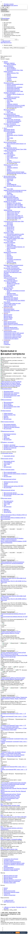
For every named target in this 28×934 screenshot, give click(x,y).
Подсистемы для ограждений (11, 268)
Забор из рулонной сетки (10, 278)
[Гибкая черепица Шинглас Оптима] (10, 631)
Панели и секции (11, 262)
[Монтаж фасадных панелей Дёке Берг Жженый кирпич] (14, 789)
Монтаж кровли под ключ (11, 875)
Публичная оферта (9, 867)
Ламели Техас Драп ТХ (13, 213)
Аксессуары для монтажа (13, 119)
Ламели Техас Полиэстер (13, 211)
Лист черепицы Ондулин (13, 125)
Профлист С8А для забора (14, 203)
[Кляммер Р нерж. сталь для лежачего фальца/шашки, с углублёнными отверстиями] (14, 753)
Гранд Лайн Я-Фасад (12, 157)
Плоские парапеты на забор (14, 235)
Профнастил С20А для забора (15, 205)
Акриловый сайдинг (9, 129)
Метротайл (7, 438)
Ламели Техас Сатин (12, 214)
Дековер (9, 166)
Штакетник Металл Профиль (14, 200)
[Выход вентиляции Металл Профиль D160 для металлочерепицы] (14, 516)
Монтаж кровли (8, 314)
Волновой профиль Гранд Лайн (15, 238)
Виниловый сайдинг (9, 131)
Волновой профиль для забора (12, 237)
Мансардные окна (8, 287)
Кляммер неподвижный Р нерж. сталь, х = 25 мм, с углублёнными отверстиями (14, 729)
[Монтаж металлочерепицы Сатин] (10, 797)
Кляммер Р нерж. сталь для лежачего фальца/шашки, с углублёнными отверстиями (12, 755)
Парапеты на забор (9, 232)
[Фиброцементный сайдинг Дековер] (11, 794)
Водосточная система (9, 176)
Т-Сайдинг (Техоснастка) (13, 162)
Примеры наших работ (10, 882)
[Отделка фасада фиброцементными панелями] (13, 782)
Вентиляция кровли (9, 309)
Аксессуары (10, 244)
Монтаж (6, 313)
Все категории (7, 397)
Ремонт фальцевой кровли (11, 323)
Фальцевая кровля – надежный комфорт (11, 839)
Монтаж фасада (8, 316)
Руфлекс (9, 78)
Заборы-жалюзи (8, 210)
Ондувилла (10, 126)
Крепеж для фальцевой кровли (15, 84)
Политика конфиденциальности (12, 861)
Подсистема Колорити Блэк (14, 269)
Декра (8, 102)
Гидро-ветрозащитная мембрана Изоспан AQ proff (14, 616)
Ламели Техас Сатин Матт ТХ (15, 215)
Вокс (8, 136)
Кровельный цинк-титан (13, 90)
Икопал (9, 74)
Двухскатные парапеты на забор (15, 234)
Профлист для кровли (9, 92)
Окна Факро (7, 302)
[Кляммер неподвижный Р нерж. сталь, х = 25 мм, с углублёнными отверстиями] (14, 726)
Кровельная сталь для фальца (14, 87)
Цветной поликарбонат (13, 122)
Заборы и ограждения (9, 196)
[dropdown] (1, 1)
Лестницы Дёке (8, 289)
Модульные (10, 224)
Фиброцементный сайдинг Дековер (10, 795)
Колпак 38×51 (10, 228)
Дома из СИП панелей (10, 304)
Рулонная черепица (12, 77)
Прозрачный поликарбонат (14, 121)
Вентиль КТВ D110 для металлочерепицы (12, 563)
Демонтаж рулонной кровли (11, 328)
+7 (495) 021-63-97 (5, 41)
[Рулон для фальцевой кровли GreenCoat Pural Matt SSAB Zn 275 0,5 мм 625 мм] (14, 654)
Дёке (8, 139)
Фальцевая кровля (8, 82)
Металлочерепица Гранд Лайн (15, 70)
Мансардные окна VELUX (11, 297)
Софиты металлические (10, 150)
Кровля (6, 61)
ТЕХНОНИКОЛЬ (11, 184)
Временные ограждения (10, 252)
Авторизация (7, 14)
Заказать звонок (8, 45)
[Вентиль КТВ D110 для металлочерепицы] (12, 562)
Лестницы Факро (8, 296)
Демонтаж (6, 326)
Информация (4, 856)
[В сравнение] (17, 612)
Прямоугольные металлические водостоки (15, 190)
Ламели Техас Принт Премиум (15, 217)
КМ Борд (9, 170)
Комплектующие (11, 293)
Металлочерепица (8, 66)
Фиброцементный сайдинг (11, 164)
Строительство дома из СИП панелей (14, 333)
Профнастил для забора (10, 201)
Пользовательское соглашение (12, 868)
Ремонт (6, 320)
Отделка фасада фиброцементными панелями (13, 784)
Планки (9, 251)
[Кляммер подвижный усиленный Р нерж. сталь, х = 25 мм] (14, 740)
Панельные (10, 222)
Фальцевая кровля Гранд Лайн (15, 91)
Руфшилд (9, 80)
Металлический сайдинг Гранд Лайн (16, 149)
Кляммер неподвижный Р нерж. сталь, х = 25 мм (13, 716)
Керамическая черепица (13, 115)
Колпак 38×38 (10, 227)
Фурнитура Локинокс (9, 242)
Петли (8, 249)
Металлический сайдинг (10, 147)
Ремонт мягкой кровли (10, 321)
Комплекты (10, 256)
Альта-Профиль (11, 132)
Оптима (9, 183)
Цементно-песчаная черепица (15, 116)
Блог (2, 804)
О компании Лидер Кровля (11, 859)
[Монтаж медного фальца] (8, 785)
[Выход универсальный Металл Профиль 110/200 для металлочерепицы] (14, 539)
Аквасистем (10, 179)
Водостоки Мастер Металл (14, 186)
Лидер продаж (7, 512)
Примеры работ (8, 319)
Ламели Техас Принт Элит (14, 218)
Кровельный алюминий (13, 88)
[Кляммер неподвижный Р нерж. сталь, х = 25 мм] (14, 715)
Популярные (7, 510)
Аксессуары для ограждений (11, 270)
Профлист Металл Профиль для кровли (14, 446)
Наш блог (6, 343)
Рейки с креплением (12, 266)
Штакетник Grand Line (13, 198)
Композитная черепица (10, 98)
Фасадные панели (8, 153)
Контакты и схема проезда (11, 870)
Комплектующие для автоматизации (13, 265)
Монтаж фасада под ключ (10, 877)
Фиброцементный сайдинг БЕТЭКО (16, 173)
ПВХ (5, 187)
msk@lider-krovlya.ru (6, 42)
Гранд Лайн (10, 101)
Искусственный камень (10, 142)
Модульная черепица (9, 109)
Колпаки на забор (8, 225)
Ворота (9, 254)
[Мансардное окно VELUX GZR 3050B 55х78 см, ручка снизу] (14, 579)
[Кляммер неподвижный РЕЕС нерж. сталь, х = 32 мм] (14, 768)
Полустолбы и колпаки (10, 239)
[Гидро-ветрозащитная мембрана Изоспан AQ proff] (14, 615)
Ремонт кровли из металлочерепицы (13, 324)
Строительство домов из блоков (12, 334)
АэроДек (9, 99)
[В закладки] (16, 612)
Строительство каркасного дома (12, 337)
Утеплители (7, 311)
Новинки (6, 509)
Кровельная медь (11, 85)
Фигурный (10, 286)
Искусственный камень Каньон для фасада (15, 473)
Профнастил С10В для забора (15, 204)
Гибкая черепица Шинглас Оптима (10, 633)
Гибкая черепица (8, 71)
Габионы (6, 273)
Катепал (9, 75)
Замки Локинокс (11, 245)
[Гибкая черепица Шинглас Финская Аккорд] (13, 677)
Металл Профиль (11, 64)
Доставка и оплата (9, 4)
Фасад (5, 128)
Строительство (8, 330)
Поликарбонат (7, 118)
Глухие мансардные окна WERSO (16, 300)
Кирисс (9, 146)
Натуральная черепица (10, 114)
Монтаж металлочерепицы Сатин (10, 798)
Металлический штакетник (11, 197)
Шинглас (6, 417)
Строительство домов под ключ (12, 303)
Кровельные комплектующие (11, 310)
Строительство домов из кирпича (13, 335)
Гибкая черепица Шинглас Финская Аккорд (12, 679)
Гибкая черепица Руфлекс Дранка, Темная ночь (13, 698)
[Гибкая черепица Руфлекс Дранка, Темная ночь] (14, 697)
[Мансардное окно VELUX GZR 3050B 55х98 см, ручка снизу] (14, 597)
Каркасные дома (8, 306)
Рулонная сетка (8, 276)
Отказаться (23, 932)
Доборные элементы (9, 63)
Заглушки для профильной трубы (12, 272)
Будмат (9, 111)
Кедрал (9, 169)
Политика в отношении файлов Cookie (14, 863)
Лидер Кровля (10, 67)
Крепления (10, 258)
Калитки (9, 255)
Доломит (9, 160)
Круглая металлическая (10, 177)
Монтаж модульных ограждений (12, 879)
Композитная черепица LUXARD (16, 105)
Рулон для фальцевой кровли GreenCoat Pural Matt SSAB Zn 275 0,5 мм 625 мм (14, 656)
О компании (7, 340)
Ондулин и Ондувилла (10, 123)
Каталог (3, 885)
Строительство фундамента (11, 338)
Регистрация (7, 15)
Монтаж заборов (8, 317)
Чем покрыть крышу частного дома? (10, 805)
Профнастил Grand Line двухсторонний (13, 284)
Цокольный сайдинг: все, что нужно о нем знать (13, 816)
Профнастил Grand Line (13, 97)
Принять (17, 932)
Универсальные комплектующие (15, 172)
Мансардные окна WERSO (11, 299)
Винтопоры (7, 275)
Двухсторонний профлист (11, 280)
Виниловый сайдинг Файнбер (15, 135)
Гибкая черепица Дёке (13, 73)
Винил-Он (9, 133)
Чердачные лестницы (12, 294)
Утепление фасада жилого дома (9, 849)
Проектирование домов (10, 331)
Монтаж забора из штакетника (12, 881)
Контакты (6, 341)
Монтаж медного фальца (7, 787)
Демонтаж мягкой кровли (10, 327)
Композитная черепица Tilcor (14, 107)
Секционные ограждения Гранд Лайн (14, 221)
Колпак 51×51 (10, 229)
